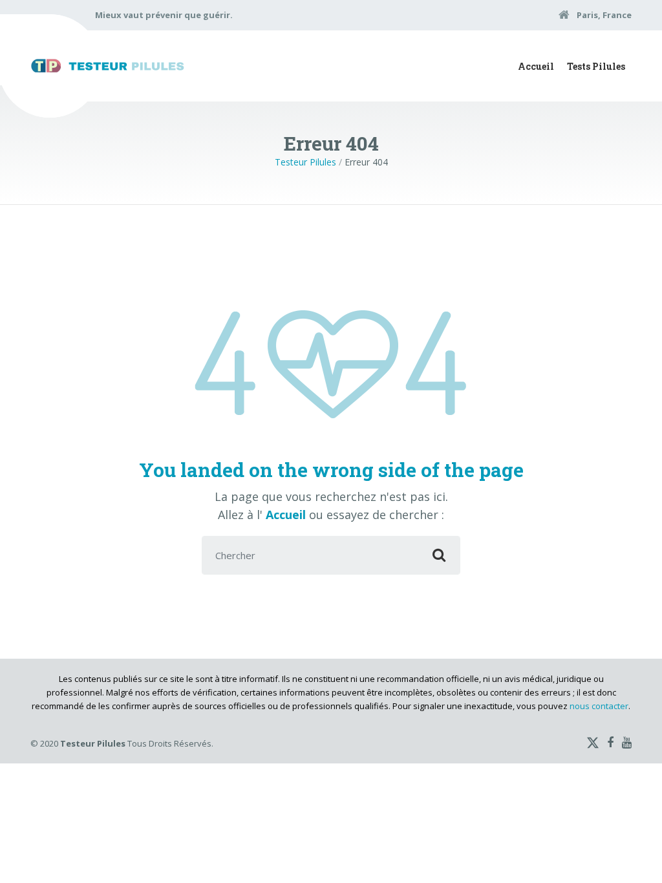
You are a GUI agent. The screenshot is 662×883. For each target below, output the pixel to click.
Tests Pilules (596, 66)
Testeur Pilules (305, 162)
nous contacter (599, 706)
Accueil (536, 66)
